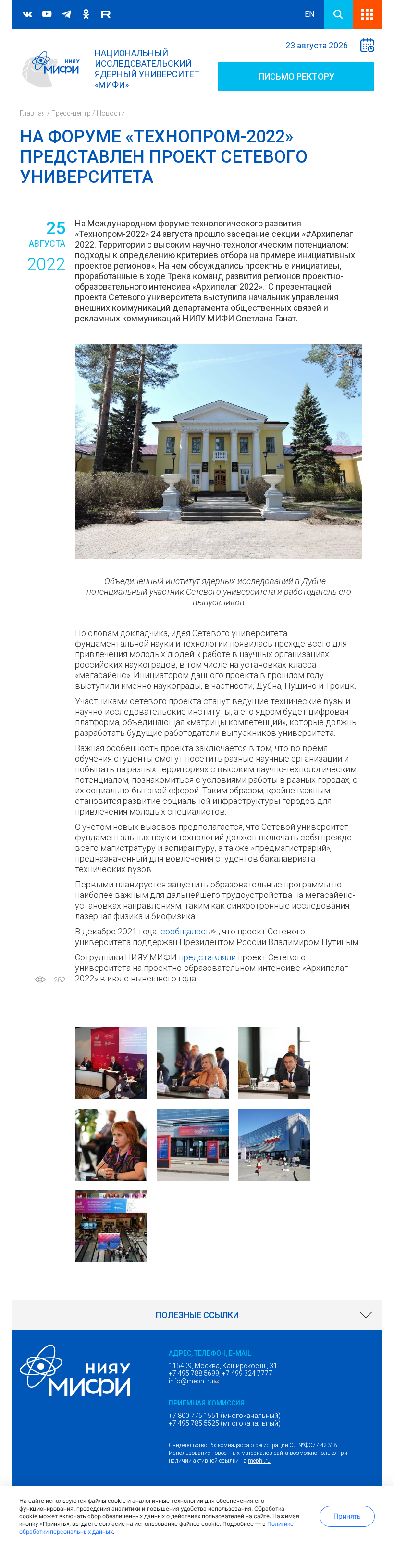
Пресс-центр (71, 113)
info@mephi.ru (195, 1381)
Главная (33, 113)
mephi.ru (259, 1460)
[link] (197, 1315)
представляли (207, 957)
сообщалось (189, 931)
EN (309, 14)
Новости (111, 113)
